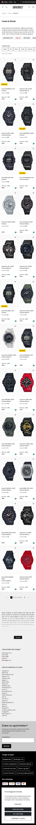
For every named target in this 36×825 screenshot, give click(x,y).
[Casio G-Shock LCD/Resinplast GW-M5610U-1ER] (9, 72)
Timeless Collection (7, 710)
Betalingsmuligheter (25, 764)
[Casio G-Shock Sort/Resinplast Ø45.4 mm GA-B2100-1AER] (27, 205)
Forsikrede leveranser (9, 768)
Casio (9, 13)
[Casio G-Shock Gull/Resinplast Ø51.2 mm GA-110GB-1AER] (27, 427)
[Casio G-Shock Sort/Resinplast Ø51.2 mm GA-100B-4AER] (27, 382)
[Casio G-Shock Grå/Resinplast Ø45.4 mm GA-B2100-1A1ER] (9, 471)
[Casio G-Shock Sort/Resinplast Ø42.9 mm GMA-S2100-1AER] (9, 515)
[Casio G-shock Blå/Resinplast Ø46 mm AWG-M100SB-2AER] (9, 560)
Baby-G (4, 672)
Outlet (3, 693)
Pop (3, 697)
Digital (3, 680)
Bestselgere (5, 660)
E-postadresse (6, 737)
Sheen (3, 706)
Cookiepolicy (18, 804)
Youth (3, 715)
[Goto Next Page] (28, 597)
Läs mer (18, 637)
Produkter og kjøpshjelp (10, 764)
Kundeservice (7, 759)
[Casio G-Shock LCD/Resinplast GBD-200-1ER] (9, 160)
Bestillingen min (18, 759)
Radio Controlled (6, 702)
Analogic (4, 671)
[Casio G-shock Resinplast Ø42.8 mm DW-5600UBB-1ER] (27, 160)
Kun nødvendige (18, 814)
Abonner (7, 746)
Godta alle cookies (18, 809)
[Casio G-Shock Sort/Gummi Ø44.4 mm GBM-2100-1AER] (27, 471)
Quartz (4, 700)
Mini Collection (6, 691)
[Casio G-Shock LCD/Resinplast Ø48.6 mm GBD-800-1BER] (9, 382)
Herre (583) (27, 38)
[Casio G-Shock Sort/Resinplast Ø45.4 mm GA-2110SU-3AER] (27, 293)
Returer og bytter (24, 768)
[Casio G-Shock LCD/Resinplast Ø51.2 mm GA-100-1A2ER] (27, 249)
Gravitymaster (6, 687)
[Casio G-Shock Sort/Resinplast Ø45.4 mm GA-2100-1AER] (9, 116)
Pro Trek (4, 698)
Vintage (4, 712)
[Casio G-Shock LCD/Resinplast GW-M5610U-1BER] (27, 116)
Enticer (4, 684)
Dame (3, 656)
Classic (4, 676)
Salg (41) (18, 38)
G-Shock (4, 685)
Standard (4, 708)
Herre (3, 655)
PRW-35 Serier (6, 695)
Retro (3, 704)
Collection (4, 678)
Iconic (3, 689)
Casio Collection (6, 674)
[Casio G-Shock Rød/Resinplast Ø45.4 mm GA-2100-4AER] (27, 560)
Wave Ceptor (5, 713)
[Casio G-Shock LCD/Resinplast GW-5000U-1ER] (9, 293)
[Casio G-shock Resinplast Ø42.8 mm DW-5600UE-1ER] (27, 338)
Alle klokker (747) (8, 38)
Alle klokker (5, 653)
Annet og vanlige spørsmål (25, 773)
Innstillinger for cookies (18, 818)
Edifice (4, 682)
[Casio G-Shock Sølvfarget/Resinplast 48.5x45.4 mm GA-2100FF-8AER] (9, 205)
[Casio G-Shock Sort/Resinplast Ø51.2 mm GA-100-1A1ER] (27, 72)
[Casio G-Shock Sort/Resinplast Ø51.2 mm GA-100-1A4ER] (9, 249)
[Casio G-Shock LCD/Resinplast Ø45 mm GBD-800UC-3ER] (9, 427)
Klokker (4, 13)
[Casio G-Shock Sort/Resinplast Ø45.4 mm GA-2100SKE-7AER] (9, 338)
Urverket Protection (8, 773)
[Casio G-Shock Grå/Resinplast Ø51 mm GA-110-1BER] (27, 515)
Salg (3, 658)
